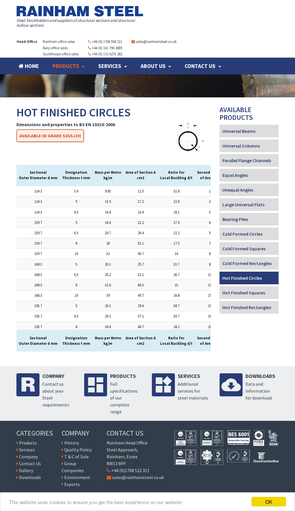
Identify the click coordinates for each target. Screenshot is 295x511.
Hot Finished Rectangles (246, 307)
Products (66, 66)
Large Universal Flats (243, 204)
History (71, 443)
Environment (77, 477)
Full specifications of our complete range (124, 398)
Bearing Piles (235, 219)
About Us (154, 66)
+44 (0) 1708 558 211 (107, 41)
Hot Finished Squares (243, 293)
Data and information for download (258, 391)
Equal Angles (235, 175)
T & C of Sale (76, 456)
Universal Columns (241, 146)
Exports (72, 484)
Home (31, 66)
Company (28, 456)
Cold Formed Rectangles (247, 263)
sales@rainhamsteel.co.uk (156, 41)
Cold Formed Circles (242, 234)
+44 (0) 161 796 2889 (107, 48)
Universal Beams (239, 131)
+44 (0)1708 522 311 (130, 470)
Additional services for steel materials (193, 391)
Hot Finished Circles (242, 278)
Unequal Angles (237, 190)
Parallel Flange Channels (246, 160)
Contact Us (201, 66)
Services (110, 66)
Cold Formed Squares (244, 248)
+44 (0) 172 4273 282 (107, 54)
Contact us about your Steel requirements (55, 394)
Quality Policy (78, 450)
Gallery (26, 470)
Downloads (30, 477)
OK (268, 501)
